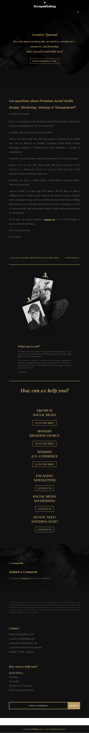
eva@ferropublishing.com (22, 638)
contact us (49, 219)
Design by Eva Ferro (57, 729)
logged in (26, 578)
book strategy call (44, 61)
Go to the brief (44, 422)
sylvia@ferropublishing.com (23, 642)
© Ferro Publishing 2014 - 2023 (35, 729)
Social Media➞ (16, 672)
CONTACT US (44, 488)
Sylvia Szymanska (20, 113)
